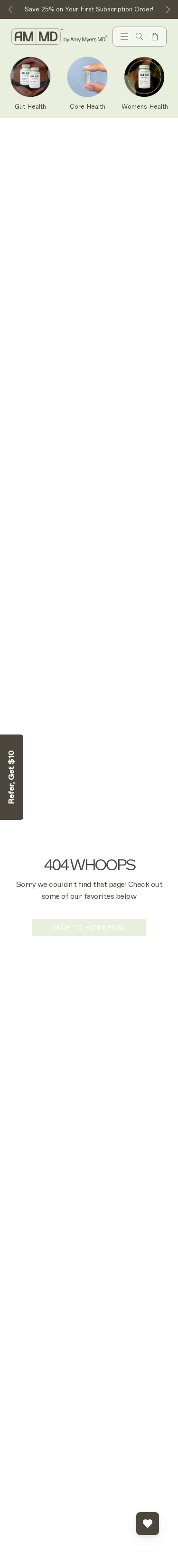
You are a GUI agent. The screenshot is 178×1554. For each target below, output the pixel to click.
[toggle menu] (124, 36)
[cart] (155, 36)
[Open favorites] (147, 1523)
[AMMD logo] (60, 36)
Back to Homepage (89, 927)
